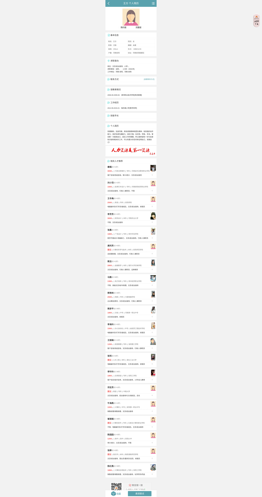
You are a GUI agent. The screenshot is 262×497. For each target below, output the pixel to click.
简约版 (123, 27)
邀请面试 (139, 493)
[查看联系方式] (149, 79)
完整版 (138, 27)
